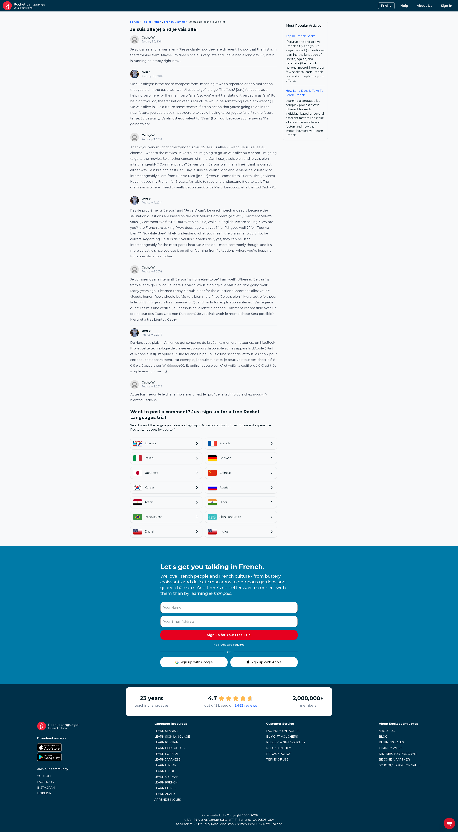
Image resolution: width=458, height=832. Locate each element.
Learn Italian (165, 765)
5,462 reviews (246, 706)
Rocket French (151, 21)
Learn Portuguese (170, 748)
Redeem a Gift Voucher (286, 742)
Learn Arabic (165, 794)
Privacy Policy (278, 754)
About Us (424, 6)
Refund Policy (278, 748)
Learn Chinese (166, 788)
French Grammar (175, 21)
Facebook (45, 782)
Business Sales (391, 742)
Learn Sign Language (172, 736)
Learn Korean (166, 754)
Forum (134, 21)
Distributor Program (398, 754)
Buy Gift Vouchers (282, 736)
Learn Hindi (164, 771)
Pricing (386, 5)
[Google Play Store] (58, 757)
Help (404, 6)
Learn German (166, 776)
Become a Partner (394, 759)
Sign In (446, 6)
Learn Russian (166, 742)
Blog (383, 736)
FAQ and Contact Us (282, 731)
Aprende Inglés (167, 799)
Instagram (46, 787)
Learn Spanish (166, 731)
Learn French (166, 782)
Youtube (44, 776)
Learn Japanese (167, 759)
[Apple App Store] (58, 747)
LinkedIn (44, 793)
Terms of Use (277, 759)
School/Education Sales (399, 765)
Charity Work (391, 748)
